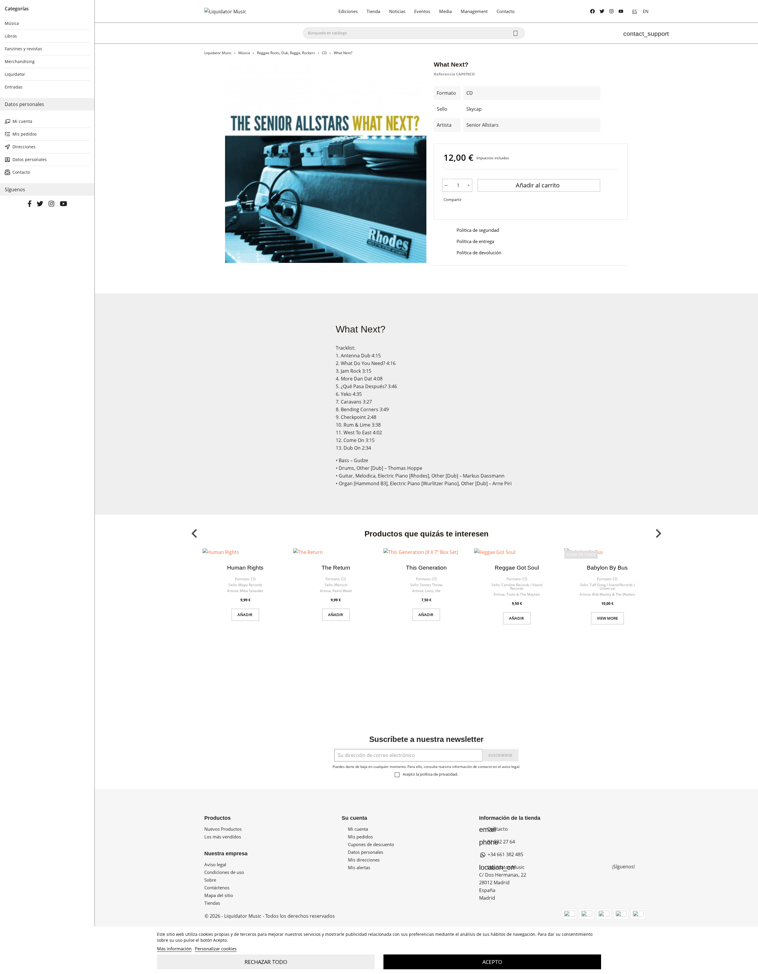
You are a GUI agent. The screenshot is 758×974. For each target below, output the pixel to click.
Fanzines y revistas (23, 49)
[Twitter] (602, 11)
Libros (11, 36)
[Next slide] (658, 533)
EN (645, 11)
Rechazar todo (266, 961)
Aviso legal (215, 864)
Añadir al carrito (538, 185)
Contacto (493, 829)
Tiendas (212, 903)
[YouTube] (621, 11)
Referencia (444, 74)
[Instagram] (611, 11)
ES (634, 11)
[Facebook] (592, 11)
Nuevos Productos (223, 829)
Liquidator (15, 74)
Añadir (245, 614)
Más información (174, 949)
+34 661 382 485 (504, 854)
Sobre (210, 880)
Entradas (14, 87)
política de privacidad (438, 774)
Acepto (492, 961)
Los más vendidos (222, 837)
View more (607, 618)
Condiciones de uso (224, 872)
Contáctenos (216, 888)
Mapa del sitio (218, 895)
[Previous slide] (195, 533)
